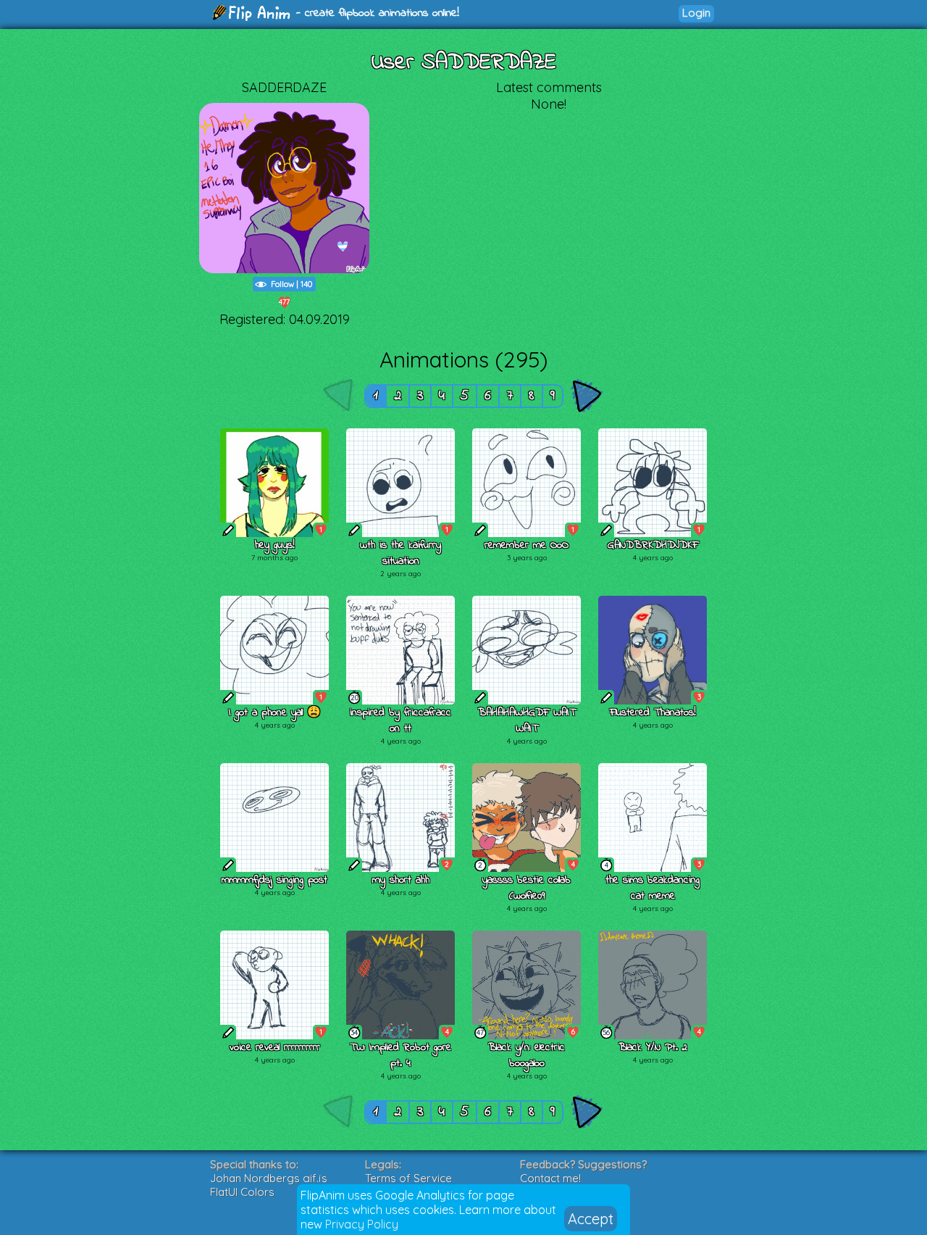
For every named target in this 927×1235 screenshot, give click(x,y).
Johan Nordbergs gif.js (268, 1178)
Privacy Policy (361, 1224)
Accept (590, 1219)
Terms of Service (408, 1178)
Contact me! (550, 1178)
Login (696, 13)
